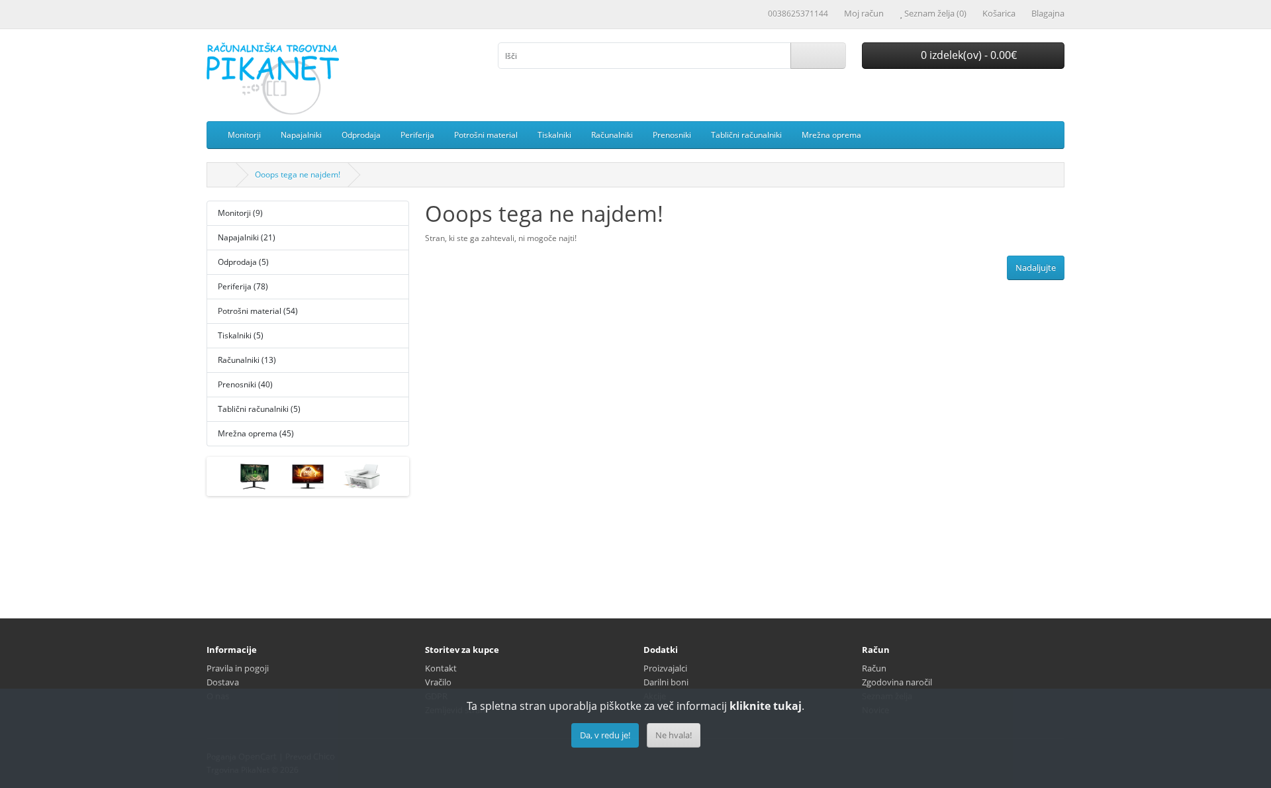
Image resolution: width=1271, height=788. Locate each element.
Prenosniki (672, 134)
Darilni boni (665, 682)
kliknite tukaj (766, 706)
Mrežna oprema (831, 134)
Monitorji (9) (240, 213)
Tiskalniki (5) (240, 335)
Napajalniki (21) (246, 237)
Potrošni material (486, 134)
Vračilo (438, 682)
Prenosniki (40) (245, 384)
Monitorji (244, 134)
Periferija (417, 134)
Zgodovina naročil (897, 682)
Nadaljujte (1035, 267)
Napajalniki (301, 134)
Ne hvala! (673, 735)
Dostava (223, 682)
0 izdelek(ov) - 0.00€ (967, 55)
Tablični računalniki (746, 134)
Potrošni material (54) (258, 311)
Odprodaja (361, 134)
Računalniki (612, 134)
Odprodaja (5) (243, 262)
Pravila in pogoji (238, 668)
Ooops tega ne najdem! (297, 174)
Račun (874, 668)
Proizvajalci (665, 668)
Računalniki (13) (247, 360)
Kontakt (441, 668)
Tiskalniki (554, 134)
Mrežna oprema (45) (256, 433)
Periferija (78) (243, 286)
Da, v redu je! (605, 735)
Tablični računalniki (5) (259, 409)
